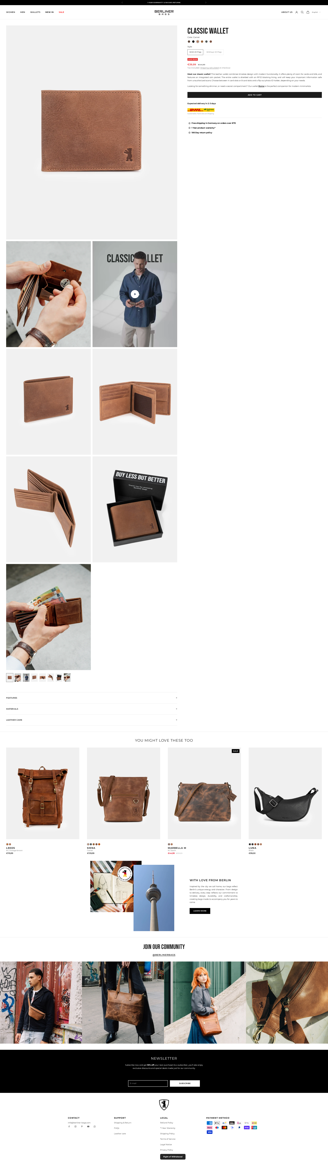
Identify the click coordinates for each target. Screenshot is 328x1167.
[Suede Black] (253, 844)
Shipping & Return (122, 1122)
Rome (261, 86)
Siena (91, 848)
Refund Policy (166, 1122)
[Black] (250, 844)
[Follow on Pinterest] (82, 1126)
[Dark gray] (91, 844)
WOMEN (10, 12)
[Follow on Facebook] (69, 1126)
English (315, 12)
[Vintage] (7, 844)
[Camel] (10, 844)
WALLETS (35, 12)
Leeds (10, 848)
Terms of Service (167, 1139)
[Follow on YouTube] (88, 1126)
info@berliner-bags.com (79, 1122)
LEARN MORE (200, 911)
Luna (252, 848)
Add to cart (255, 95)
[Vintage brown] (99, 844)
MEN (22, 12)
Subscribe (185, 1083)
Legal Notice (166, 1144)
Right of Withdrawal (172, 1156)
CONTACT (74, 1118)
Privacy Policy (166, 1150)
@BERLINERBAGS (164, 955)
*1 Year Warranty (167, 1128)
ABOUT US (287, 12)
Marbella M (177, 848)
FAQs (116, 1128)
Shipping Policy (167, 1133)
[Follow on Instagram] (75, 1126)
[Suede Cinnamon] (255, 844)
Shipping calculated (209, 68)
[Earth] (96, 844)
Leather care (120, 1133)
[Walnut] (94, 844)
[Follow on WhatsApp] (95, 1126)
